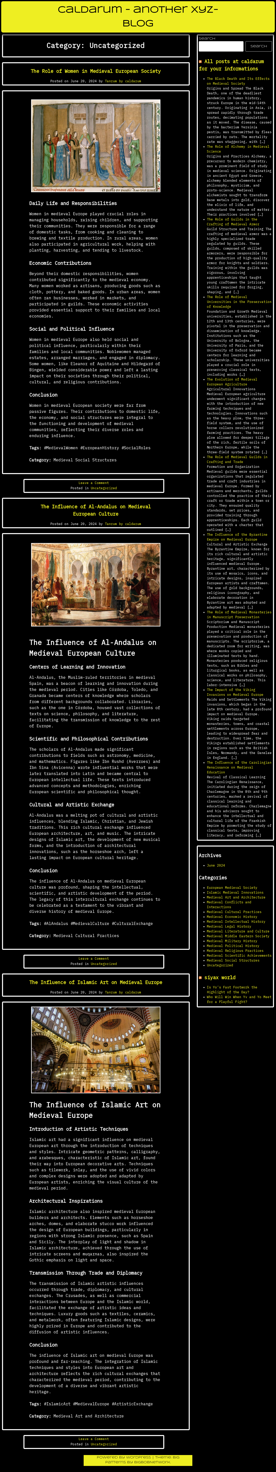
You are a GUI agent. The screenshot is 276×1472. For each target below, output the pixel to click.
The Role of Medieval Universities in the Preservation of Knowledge (239, 302)
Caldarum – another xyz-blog (138, 17)
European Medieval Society (232, 888)
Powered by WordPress (124, 1457)
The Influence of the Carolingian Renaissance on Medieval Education (239, 767)
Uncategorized (104, 488)
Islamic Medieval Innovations (235, 892)
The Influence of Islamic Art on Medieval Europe (95, 982)
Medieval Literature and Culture (238, 931)
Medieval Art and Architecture (236, 897)
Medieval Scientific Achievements (239, 955)
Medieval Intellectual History (236, 921)
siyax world (220, 977)
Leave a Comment (94, 483)
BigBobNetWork (152, 1462)
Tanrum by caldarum (123, 81)
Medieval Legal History (229, 926)
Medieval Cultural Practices (234, 912)
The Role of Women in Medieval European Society (96, 71)
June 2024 (216, 865)
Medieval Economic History (232, 917)
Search (207, 38)
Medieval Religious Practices (235, 951)
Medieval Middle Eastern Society (238, 936)
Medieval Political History (233, 946)
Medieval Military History (232, 941)
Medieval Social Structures (233, 960)
